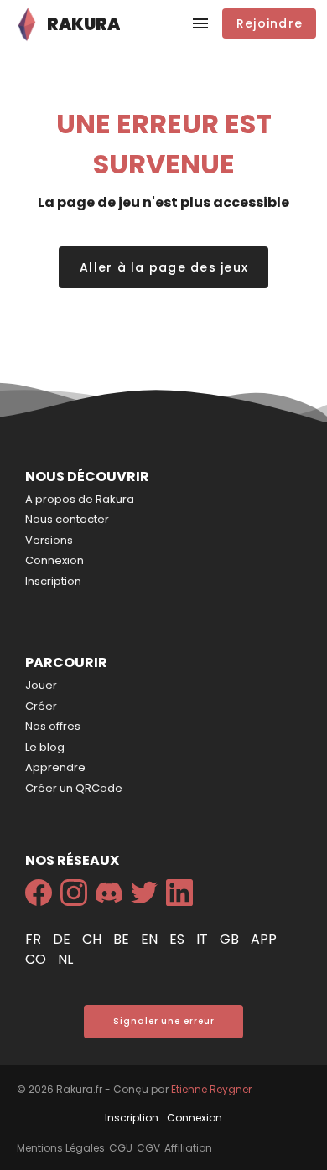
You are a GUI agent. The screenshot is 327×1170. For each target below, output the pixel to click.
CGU (120, 1148)
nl (65, 959)
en (151, 939)
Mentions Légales (61, 1148)
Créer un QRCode (73, 788)
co (37, 959)
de (63, 939)
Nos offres (52, 726)
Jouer (41, 685)
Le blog (45, 747)
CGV (148, 1148)
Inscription (53, 581)
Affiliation (188, 1148)
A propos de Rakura (79, 499)
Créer (41, 706)
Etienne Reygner (211, 1089)
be (122, 939)
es (178, 939)
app (264, 939)
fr (34, 939)
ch (93, 939)
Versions (49, 540)
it (203, 939)
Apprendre (55, 767)
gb (231, 939)
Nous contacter (67, 519)
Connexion (54, 560)
